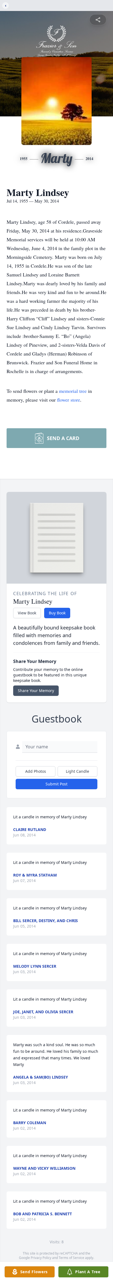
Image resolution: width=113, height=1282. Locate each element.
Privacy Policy (41, 1257)
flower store (68, 399)
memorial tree (73, 391)
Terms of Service (71, 1257)
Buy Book (57, 612)
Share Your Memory (36, 690)
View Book (27, 612)
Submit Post (56, 783)
